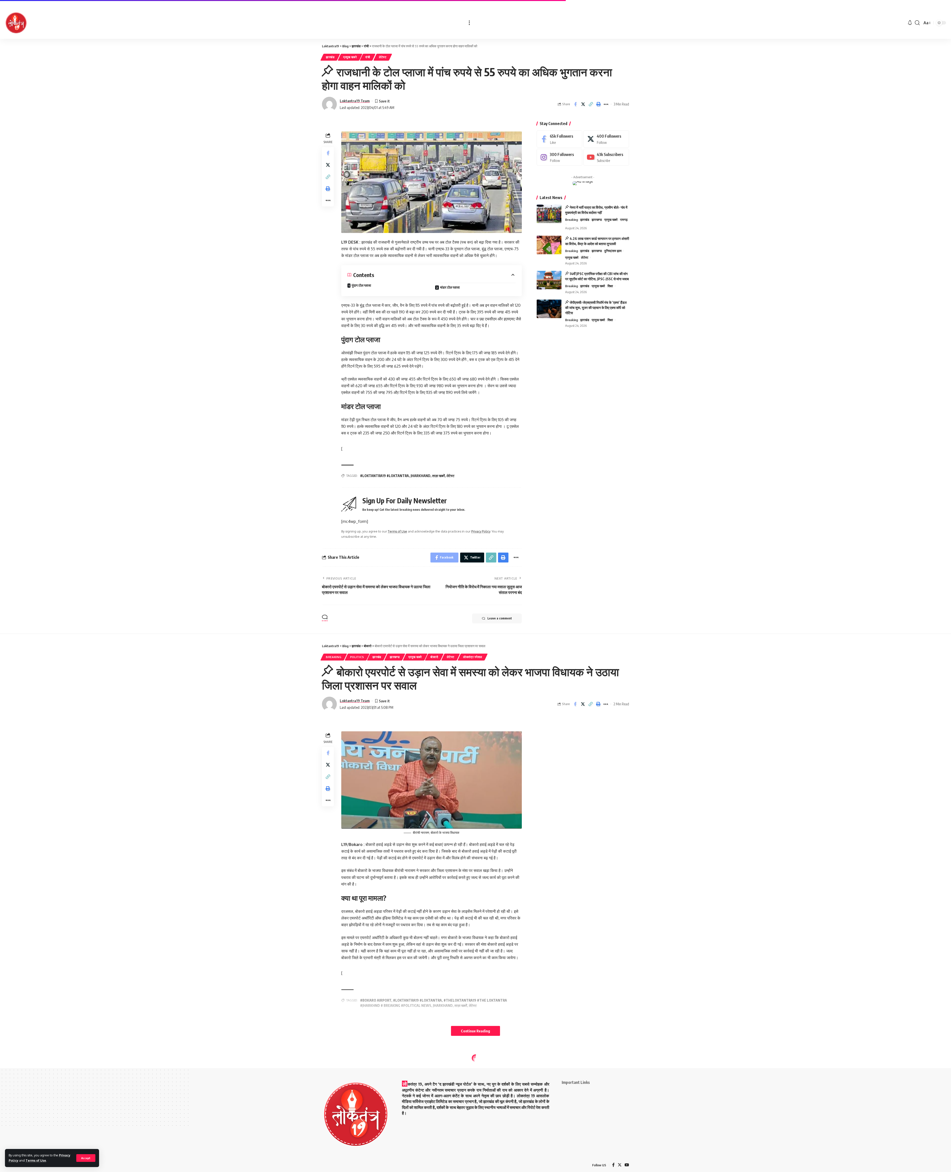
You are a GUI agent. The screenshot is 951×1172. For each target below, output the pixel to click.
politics (357, 657)
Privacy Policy (480, 531)
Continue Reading (475, 1031)
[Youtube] (606, 157)
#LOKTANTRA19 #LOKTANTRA (384, 476)
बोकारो (434, 657)
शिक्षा (610, 286)
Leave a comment (499, 618)
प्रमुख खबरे (350, 57)
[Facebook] (559, 139)
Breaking (571, 220)
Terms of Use (36, 1160)
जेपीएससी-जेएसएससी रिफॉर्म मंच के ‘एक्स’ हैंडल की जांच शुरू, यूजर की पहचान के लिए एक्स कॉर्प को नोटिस (596, 307)
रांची (367, 57)
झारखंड (330, 57)
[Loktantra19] (16, 23)
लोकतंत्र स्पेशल (472, 657)
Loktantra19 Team (355, 101)
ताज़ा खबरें (438, 476)
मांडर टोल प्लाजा (450, 287)
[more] (469, 23)
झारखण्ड (597, 220)
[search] (917, 23)
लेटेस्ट (383, 57)
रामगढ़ (624, 220)
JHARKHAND (420, 476)
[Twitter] (606, 139)
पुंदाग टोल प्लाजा (361, 285)
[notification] (909, 22)
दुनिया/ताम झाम (613, 251)
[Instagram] (559, 157)
